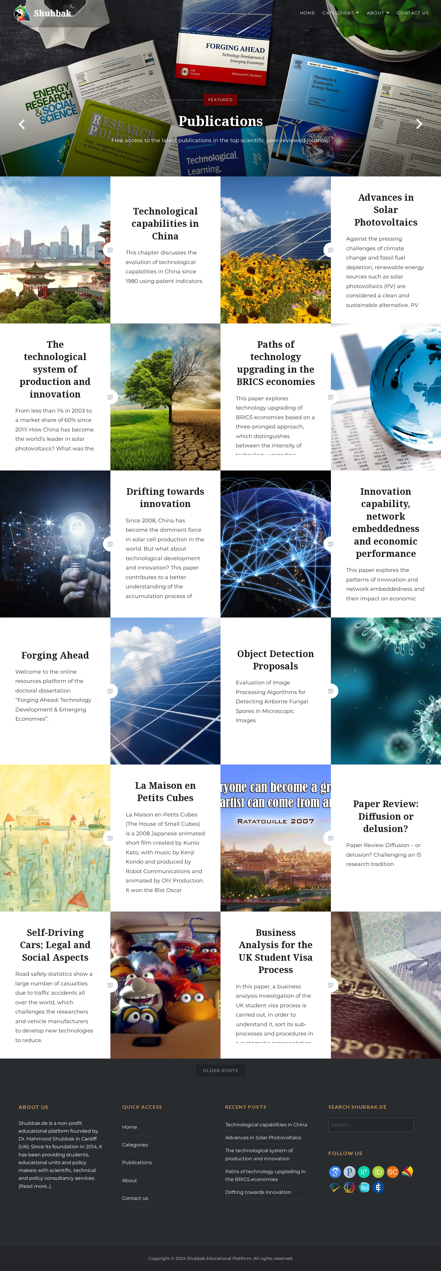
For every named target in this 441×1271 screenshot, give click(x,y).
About (376, 13)
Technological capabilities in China (266, 1125)
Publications (137, 1162)
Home (307, 13)
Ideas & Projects (220, 121)
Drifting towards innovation (258, 1192)
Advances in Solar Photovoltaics (263, 1137)
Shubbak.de (33, 1123)
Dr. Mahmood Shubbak (46, 1139)
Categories (338, 13)
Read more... (35, 1186)
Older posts (220, 1070)
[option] (220, 88)
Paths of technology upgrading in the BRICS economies (265, 1175)
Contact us (413, 13)
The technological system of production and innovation (259, 1154)
